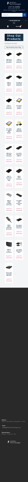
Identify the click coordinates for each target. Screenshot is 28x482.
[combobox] (14, 20)
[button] (14, 23)
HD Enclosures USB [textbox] (14, 20)
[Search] (24, 15)
